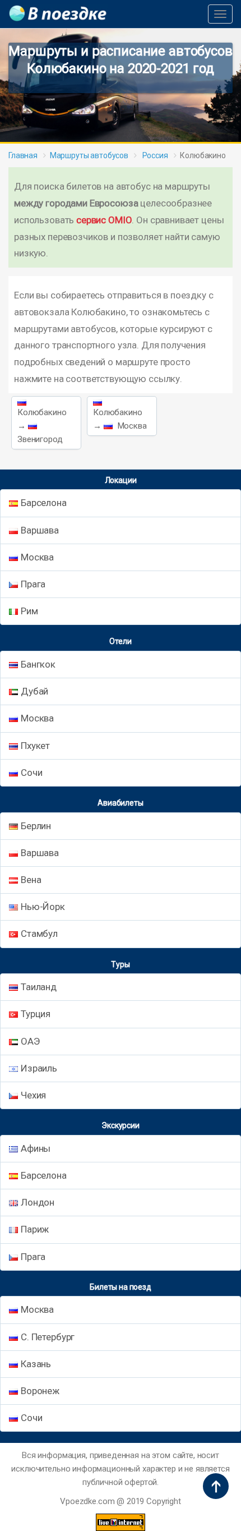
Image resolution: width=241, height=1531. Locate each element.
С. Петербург (48, 1337)
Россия (154, 155)
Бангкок (38, 664)
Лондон (37, 1202)
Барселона (44, 502)
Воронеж (40, 1390)
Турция (35, 1013)
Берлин (36, 825)
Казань (36, 1363)
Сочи (31, 772)
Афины (35, 1148)
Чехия (33, 1095)
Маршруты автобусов (89, 155)
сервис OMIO (104, 220)
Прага (33, 584)
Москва (37, 557)
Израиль (39, 1068)
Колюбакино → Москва (120, 419)
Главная (23, 155)
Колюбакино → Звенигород (42, 425)
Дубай (34, 691)
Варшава (40, 530)
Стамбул (39, 933)
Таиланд (39, 986)
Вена (31, 879)
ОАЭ (30, 1041)
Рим (29, 611)
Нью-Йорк (43, 906)
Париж (35, 1229)
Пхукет (35, 745)
